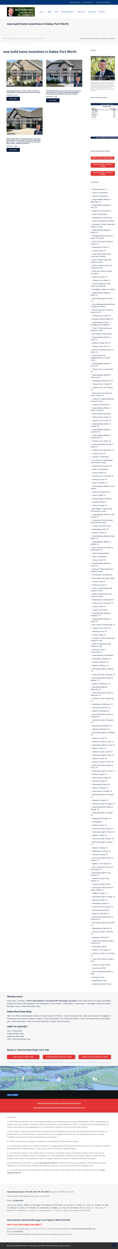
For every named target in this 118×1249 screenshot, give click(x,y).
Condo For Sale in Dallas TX (102, 907)
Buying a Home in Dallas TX (102, 319)
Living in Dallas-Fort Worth (102, 499)
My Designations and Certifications (37, 1004)
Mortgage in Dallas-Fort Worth (103, 289)
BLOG (56, 11)
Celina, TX (23, 1208)
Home (41, 11)
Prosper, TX (14, 1208)
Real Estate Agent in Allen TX (103, 755)
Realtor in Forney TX (99, 277)
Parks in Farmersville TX (101, 492)
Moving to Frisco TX (99, 631)
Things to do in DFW (99, 610)
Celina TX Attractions (100, 196)
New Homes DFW (98, 968)
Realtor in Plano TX (99, 825)
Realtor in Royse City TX (101, 343)
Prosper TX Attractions (100, 457)
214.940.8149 (18, 1201)
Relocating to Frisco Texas (102, 218)
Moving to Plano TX (99, 189)
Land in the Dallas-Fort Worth (103, 221)
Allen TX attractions (99, 557)
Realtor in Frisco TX (99, 758)
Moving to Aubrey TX (100, 855)
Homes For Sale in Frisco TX (102, 762)
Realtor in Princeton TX (100, 711)
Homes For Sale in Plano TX (102, 829)
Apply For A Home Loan (102, 158)
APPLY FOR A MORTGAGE (103, 2)
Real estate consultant (100, 910)
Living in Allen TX (98, 581)
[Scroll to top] (114, 1245)
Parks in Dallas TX (99, 495)
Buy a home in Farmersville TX (103, 625)
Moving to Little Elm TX (100, 937)
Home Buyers (92, 11)
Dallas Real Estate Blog (19, 1011)
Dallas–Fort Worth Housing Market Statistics (23, 1016)
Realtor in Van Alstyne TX (101, 864)
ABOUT (50, 11)
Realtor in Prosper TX (100, 788)
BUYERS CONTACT (75, 2)
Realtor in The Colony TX (101, 950)
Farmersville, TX (46, 1208)
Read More (13, 98)
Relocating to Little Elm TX (102, 928)
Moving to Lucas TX (99, 479)
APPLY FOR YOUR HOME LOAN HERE (23, 1225)
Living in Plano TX (99, 606)
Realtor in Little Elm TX (100, 913)
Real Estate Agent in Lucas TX (103, 745)
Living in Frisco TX (99, 251)
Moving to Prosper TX (100, 800)
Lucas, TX (89, 1205)
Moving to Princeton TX (101, 729)
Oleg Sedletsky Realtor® (48, 1163)
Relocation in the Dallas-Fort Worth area (47, 1205)
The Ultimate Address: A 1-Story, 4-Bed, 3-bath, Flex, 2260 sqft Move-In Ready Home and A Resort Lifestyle (23, 91)
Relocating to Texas (99, 981)
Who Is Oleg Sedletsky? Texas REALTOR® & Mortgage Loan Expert (52, 1001)
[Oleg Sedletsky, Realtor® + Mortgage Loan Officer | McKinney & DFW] (21, 11)
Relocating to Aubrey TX (101, 851)
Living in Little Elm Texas (101, 526)
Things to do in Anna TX (101, 346)
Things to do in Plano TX (101, 628)
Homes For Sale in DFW (101, 965)
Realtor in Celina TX (99, 774)
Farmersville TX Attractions (102, 575)
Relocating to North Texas (102, 984)
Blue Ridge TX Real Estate (102, 334)
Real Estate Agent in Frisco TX (103, 771)
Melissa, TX (57, 1208)
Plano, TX (81, 1205)
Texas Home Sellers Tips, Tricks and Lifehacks (62, 1019)
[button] (25, 73)
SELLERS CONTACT (88, 2)
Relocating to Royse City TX (102, 381)
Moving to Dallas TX (99, 900)
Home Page (11, 1001)
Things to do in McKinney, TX (103, 450)
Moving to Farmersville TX (102, 466)
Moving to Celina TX (99, 781)
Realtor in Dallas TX (99, 893)
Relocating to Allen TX (100, 529)
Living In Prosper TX (99, 505)
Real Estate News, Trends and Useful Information (31, 1021)
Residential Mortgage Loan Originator (38, 1220)
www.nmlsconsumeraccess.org (83, 1229)
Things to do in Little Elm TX (102, 603)
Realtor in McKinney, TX (101, 684)
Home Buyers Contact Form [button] (59, 1057)
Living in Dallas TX (99, 473)
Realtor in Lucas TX (99, 738)
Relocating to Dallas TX (101, 903)
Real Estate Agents (99, 947)
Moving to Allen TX (99, 502)
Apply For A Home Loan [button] (23, 1057)
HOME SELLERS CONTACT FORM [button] (95, 1057)
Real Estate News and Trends (103, 578)
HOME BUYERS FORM (15, 1034)
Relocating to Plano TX (100, 247)
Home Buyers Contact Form (103, 165)
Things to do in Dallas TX (101, 441)
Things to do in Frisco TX (101, 316)
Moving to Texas (98, 977)
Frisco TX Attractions (100, 193)
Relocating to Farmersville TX (103, 600)
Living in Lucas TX (99, 453)
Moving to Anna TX (99, 585)
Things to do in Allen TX (101, 280)
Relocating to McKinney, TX (102, 704)
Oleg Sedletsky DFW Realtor (102, 655)
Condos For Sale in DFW (101, 884)
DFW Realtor (97, 822)
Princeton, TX (34, 1208)
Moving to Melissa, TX (100, 662)
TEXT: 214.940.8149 (14, 1031)
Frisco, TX (73, 1205)
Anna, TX (66, 1208)
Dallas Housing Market (100, 553)
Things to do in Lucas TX (101, 420)
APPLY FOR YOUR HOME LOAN (18, 1039)
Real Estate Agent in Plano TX (103, 832)
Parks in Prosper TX (99, 483)
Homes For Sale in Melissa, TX (103, 674)
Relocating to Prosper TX (101, 818)
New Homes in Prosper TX (102, 791)
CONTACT (102, 11)
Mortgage (91, 1004)
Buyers (20, 1205)
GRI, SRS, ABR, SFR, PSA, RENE (37, 1192)
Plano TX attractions (99, 214)
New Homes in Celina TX (101, 778)
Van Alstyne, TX (76, 1208)
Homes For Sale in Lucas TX (102, 742)
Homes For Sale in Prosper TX (103, 804)
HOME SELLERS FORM (15, 1036)
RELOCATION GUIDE (67, 11)
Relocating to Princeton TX (102, 726)
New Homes (56, 1004)
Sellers (26, 1205)
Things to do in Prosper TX (102, 384)
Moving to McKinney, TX (101, 708)
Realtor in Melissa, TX (100, 665)
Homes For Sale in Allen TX (102, 752)
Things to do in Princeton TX (102, 476)
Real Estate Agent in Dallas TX (103, 897)
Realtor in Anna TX (99, 533)
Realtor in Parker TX (99, 835)
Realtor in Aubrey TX (100, 848)
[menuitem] (76, 2)
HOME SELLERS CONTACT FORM (103, 173)
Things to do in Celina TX (101, 417)
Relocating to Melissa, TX (101, 659)
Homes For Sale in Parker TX (103, 839)
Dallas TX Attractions (100, 469)
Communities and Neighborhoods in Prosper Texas (100, 358)
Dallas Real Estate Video (31, 1006)
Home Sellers (81, 11)
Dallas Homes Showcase (101, 414)
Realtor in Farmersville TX (101, 211)
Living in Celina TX (99, 635)
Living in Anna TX (98, 560)
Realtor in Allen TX (99, 748)
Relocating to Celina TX (101, 784)
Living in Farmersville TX (101, 405)
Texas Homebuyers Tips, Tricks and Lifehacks (81, 1016)
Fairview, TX (99, 1205)
